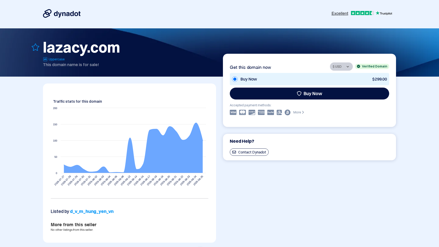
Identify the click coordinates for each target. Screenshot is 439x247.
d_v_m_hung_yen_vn (92, 211)
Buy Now (313, 93)
